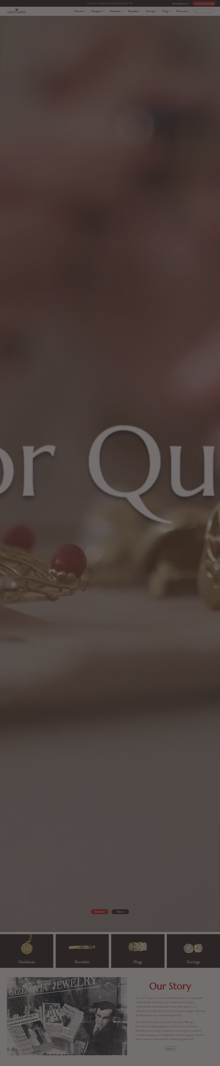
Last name (141, 524)
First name (111, 524)
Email (109, 536)
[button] (170, 493)
